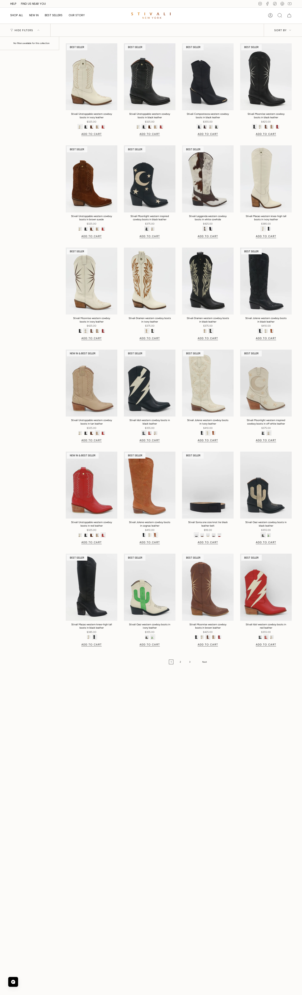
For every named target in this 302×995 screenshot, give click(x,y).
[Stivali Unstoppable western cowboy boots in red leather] (91, 485)
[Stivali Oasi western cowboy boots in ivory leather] (149, 587)
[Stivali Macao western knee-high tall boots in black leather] (91, 587)
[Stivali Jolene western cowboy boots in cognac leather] (149, 485)
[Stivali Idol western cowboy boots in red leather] (266, 587)
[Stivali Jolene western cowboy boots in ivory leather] (208, 383)
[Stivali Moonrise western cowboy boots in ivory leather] (91, 281)
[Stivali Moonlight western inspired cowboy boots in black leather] (149, 178)
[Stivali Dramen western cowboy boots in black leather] (208, 281)
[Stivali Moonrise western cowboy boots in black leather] (266, 76)
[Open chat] (13, 982)
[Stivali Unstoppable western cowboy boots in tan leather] (91, 383)
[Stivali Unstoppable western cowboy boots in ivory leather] (91, 76)
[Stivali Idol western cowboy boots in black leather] (149, 383)
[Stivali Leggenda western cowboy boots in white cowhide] (208, 178)
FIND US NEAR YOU (33, 4)
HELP (13, 4)
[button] (16, 15)
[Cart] (289, 15)
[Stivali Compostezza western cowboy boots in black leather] (208, 76)
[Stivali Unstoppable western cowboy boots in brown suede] (91, 178)
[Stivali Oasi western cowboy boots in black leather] (266, 485)
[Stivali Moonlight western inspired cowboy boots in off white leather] (266, 383)
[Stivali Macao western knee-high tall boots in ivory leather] (266, 178)
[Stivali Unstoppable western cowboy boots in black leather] (149, 76)
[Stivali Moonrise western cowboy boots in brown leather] (208, 587)
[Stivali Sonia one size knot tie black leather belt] (208, 485)
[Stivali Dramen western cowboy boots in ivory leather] (149, 281)
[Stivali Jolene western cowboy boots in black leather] (266, 281)
